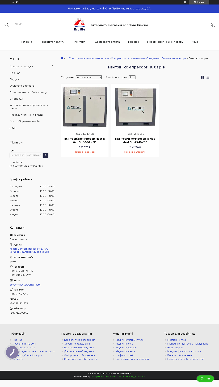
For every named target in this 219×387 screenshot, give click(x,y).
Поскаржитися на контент (103, 376)
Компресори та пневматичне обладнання (135, 58)
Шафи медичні (124, 355)
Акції (195, 41)
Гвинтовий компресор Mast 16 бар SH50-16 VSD (85, 140)
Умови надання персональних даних (29, 107)
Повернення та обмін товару (28, 92)
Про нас (133, 41)
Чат (208, 378)
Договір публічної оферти (26, 114)
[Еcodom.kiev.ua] (79, 25)
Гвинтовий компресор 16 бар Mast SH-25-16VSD (135, 140)
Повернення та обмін (25, 343)
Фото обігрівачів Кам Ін (25, 121)
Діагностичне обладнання (79, 351)
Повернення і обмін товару (165, 41)
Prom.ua (126, 373)
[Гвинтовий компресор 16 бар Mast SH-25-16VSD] (135, 107)
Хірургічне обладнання (77, 343)
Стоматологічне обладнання (80, 359)
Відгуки (14, 79)
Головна (26, 41)
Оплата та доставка (22, 85)
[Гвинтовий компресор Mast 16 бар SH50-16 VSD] (85, 107)
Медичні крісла (124, 343)
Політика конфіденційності (131, 376)
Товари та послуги (52, 41)
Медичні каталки (125, 351)
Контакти (80, 41)
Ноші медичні (175, 347)
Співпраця (16, 98)
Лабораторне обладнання (79, 355)
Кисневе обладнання (179, 355)
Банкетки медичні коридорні (132, 359)
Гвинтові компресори (174, 58)
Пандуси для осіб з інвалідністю (185, 359)
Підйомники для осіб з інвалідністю (187, 343)
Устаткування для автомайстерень (89, 58)
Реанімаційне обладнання (79, 347)
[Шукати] (6, 25)
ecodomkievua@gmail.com (25, 284)
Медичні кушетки (126, 347)
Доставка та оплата (107, 41)
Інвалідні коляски (177, 339)
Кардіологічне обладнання (79, 339)
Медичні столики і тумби (130, 339)
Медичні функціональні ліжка (184, 351)
